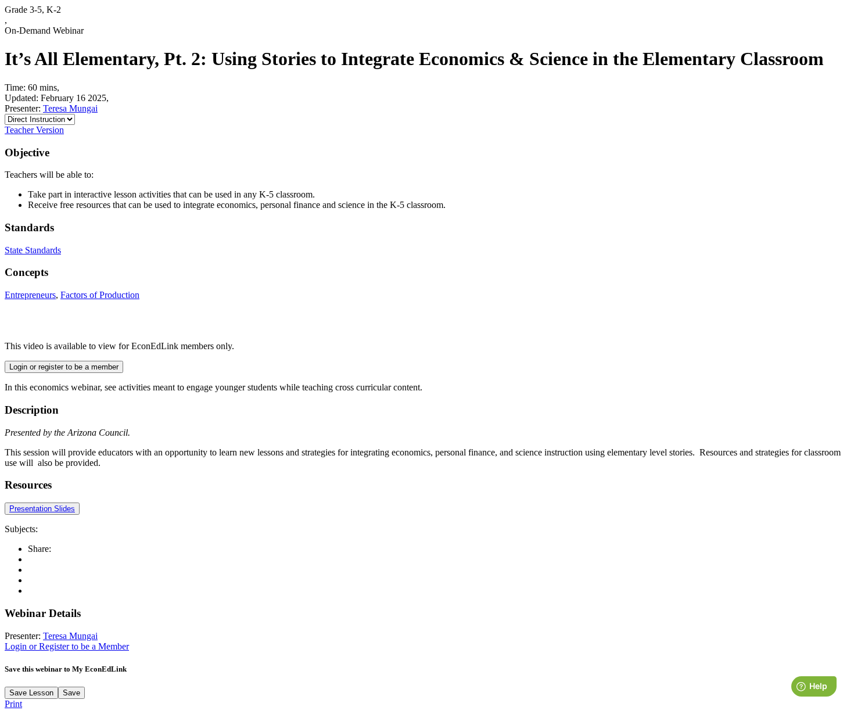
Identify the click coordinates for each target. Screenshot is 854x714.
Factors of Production (99, 295)
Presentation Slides (42, 508)
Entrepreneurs (30, 295)
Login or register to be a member (64, 367)
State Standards (33, 250)
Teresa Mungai (70, 108)
